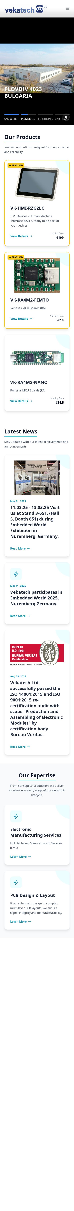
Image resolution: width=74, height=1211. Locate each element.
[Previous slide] (6, 68)
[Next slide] (67, 68)
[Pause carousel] (66, 117)
